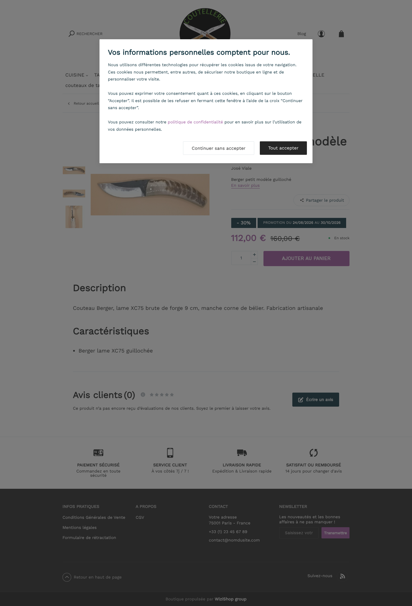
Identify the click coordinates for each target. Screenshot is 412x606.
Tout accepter (283, 148)
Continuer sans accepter (219, 148)
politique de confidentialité (195, 122)
